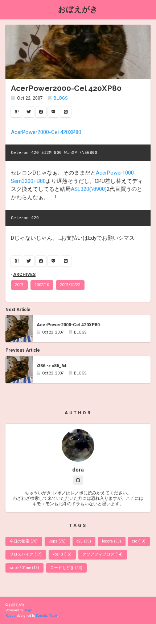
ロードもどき (66, 567)
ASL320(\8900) (89, 189)
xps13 (62, 554)
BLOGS (60, 98)
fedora (111, 541)
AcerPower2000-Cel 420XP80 (46, 132)
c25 (84, 541)
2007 (19, 284)
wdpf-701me (24, 567)
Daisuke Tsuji (46, 615)
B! (17, 111)
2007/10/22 (70, 284)
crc (138, 541)
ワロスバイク (25, 554)
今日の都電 (23, 541)
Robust (10, 615)
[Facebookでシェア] (41, 111)
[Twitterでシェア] (28, 111)
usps (57, 541)
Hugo (28, 610)
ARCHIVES (24, 274)
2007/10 (41, 284)
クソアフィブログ (102, 554)
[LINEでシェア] (65, 111)
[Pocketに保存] (53, 111)
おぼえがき (78, 9)
